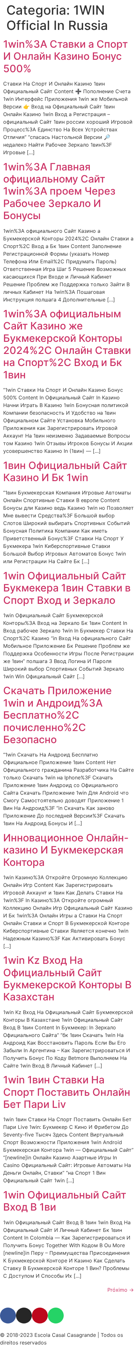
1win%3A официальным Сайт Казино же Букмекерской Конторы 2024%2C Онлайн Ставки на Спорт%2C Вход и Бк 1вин (67, 344)
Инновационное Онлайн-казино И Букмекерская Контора (66, 850)
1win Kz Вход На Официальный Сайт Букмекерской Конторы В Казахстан (67, 978)
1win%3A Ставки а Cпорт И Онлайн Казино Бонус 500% (65, 56)
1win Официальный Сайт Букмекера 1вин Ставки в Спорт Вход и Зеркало (67, 588)
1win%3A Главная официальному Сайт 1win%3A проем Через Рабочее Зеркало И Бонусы (59, 191)
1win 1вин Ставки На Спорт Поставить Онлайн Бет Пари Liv (66, 1092)
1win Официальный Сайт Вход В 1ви (64, 1201)
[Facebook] (8, 1315)
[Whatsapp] (56, 1315)
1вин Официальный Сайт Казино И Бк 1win (65, 471)
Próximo (120, 1290)
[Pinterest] (40, 1315)
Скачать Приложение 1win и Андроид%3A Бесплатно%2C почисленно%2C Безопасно (57, 715)
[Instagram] (24, 1315)
